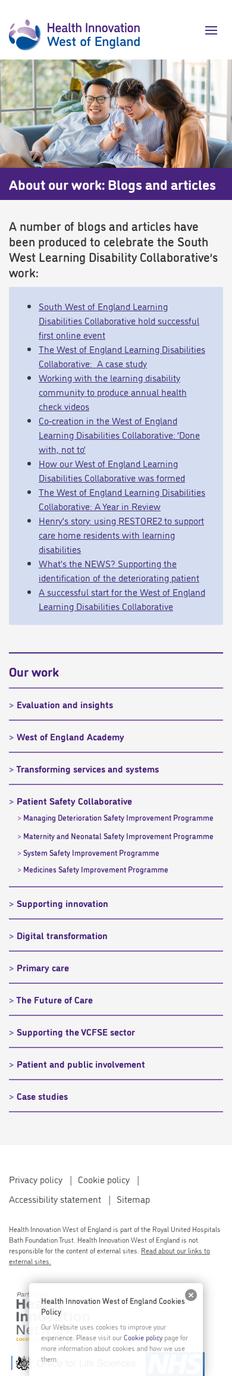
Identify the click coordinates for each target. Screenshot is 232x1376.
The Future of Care (54, 999)
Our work (34, 671)
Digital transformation (62, 935)
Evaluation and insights (65, 704)
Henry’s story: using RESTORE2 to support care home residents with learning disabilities (121, 534)
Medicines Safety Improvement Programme (95, 869)
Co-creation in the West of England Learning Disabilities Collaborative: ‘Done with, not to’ (119, 434)
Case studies (42, 1095)
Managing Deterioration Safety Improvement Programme (118, 817)
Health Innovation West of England (74, 30)
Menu (206, 30)
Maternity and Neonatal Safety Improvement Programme (118, 835)
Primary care (43, 967)
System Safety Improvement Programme (91, 852)
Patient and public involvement (81, 1063)
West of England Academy (70, 736)
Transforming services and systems (87, 768)
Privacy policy (35, 1179)
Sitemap (133, 1198)
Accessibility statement (55, 1198)
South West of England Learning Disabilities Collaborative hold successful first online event (119, 320)
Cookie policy (104, 1179)
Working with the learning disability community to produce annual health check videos (113, 391)
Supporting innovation (62, 902)
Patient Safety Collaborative (74, 800)
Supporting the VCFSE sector (76, 1031)
